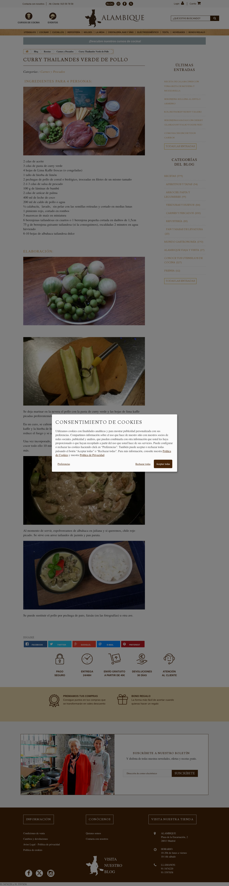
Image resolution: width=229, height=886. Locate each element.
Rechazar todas (142, 464)
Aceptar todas (163, 464)
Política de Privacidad (92, 455)
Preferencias (64, 464)
